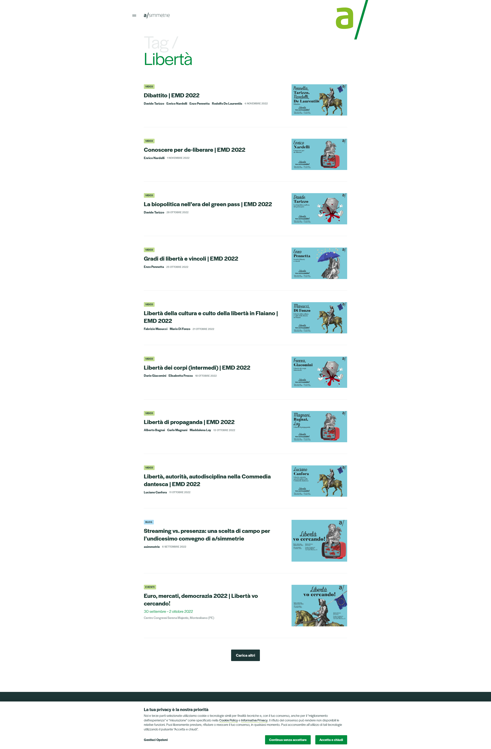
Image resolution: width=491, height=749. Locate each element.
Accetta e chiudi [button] (331, 739)
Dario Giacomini (155, 375)
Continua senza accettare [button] (287, 739)
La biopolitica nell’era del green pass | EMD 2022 (208, 204)
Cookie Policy (228, 720)
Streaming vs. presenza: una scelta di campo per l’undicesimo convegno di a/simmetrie (207, 534)
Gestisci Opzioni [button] (156, 739)
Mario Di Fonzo (180, 329)
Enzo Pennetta (199, 103)
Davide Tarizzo (154, 103)
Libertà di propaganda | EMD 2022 (189, 422)
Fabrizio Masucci (155, 329)
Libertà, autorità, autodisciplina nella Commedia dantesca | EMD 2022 (207, 480)
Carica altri (245, 655)
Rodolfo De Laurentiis (227, 103)
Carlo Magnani (177, 430)
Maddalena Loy (200, 430)
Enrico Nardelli (176, 103)
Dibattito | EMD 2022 (171, 95)
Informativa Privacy (254, 720)
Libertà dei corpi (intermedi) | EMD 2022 (197, 367)
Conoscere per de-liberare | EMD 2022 (194, 149)
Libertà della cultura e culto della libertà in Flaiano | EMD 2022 (211, 317)
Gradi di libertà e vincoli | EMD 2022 (191, 258)
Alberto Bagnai (154, 430)
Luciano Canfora (155, 492)
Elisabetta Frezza (181, 375)
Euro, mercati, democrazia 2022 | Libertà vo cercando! (201, 599)
